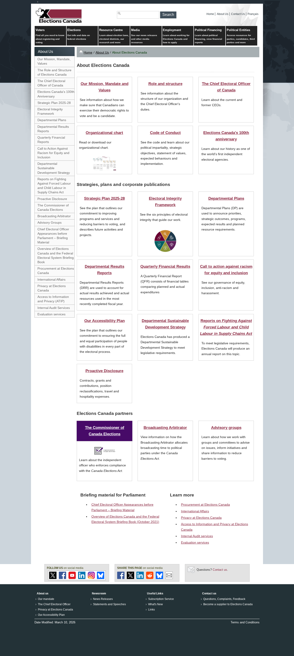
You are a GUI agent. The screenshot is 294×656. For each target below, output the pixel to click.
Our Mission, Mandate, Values (54, 61)
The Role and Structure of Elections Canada (54, 72)
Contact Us (238, 14)
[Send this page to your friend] (169, 578)
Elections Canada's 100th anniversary (226, 135)
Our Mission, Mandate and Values (104, 86)
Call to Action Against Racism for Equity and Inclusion (53, 153)
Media (144, 36)
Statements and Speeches (109, 604)
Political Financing (208, 36)
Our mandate (46, 599)
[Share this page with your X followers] (130, 578)
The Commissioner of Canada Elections (53, 207)
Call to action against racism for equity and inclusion (226, 269)
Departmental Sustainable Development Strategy (53, 168)
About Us (222, 14)
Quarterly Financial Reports (51, 140)
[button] (168, 14)
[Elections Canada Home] (59, 23)
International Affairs (51, 279)
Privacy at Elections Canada (51, 288)
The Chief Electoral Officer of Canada (51, 83)
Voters (50, 36)
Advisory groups (226, 427)
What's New (155, 604)
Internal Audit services (197, 536)
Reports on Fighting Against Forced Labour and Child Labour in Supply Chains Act (54, 185)
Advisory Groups (49, 222)
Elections (78, 34)
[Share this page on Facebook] (120, 578)
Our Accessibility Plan (104, 320)
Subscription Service (161, 599)
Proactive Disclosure (52, 199)
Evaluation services (51, 314)
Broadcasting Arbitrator (54, 216)
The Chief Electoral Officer (54, 604)
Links (151, 609)
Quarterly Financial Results (165, 266)
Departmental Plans (51, 120)
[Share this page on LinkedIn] (140, 578)
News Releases (103, 599)
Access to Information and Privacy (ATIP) (53, 299)
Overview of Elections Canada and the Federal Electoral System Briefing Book (55, 255)
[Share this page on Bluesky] (159, 578)
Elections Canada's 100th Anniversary (55, 94)
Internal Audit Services (53, 308)
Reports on (226, 327)
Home (210, 14)
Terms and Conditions (245, 622)
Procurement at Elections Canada (55, 271)
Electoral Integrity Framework (50, 111)
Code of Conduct (165, 132)
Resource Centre (114, 36)
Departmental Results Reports (53, 129)
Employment (176, 36)
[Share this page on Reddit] (149, 578)
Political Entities (241, 36)
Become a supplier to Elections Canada (228, 604)
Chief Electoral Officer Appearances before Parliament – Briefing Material (53, 235)
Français (253, 14)
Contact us (220, 569)
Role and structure (165, 83)
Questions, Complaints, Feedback (224, 599)
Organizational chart (104, 132)
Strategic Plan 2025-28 (54, 103)
